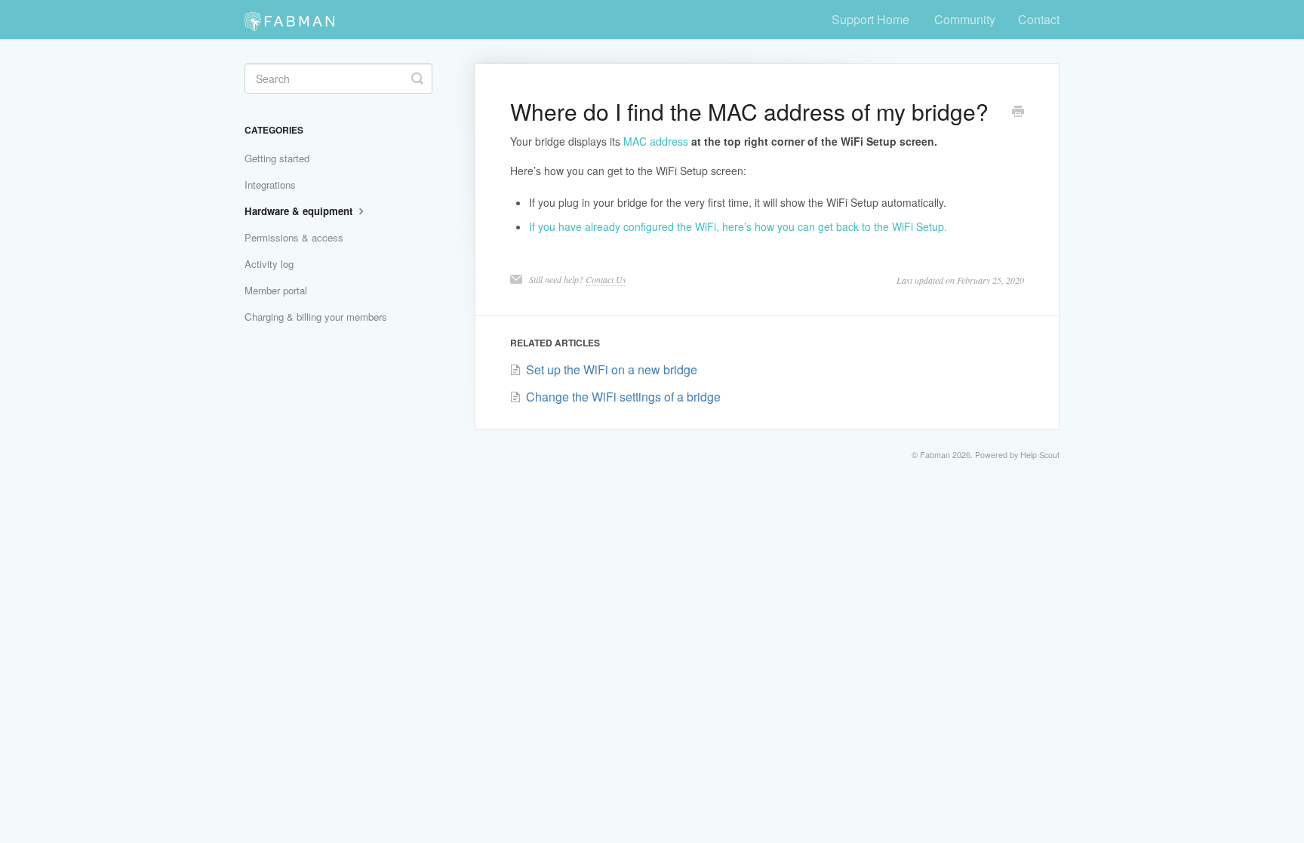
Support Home (870, 19)
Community (964, 19)
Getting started (276, 158)
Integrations (270, 184)
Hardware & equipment (299, 211)
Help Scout (1040, 454)
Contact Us (606, 279)
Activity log (269, 264)
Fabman (935, 454)
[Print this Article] (1018, 112)
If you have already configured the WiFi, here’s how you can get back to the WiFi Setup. (738, 226)
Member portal (275, 290)
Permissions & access (293, 237)
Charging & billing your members (315, 316)
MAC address (655, 141)
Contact (1039, 19)
